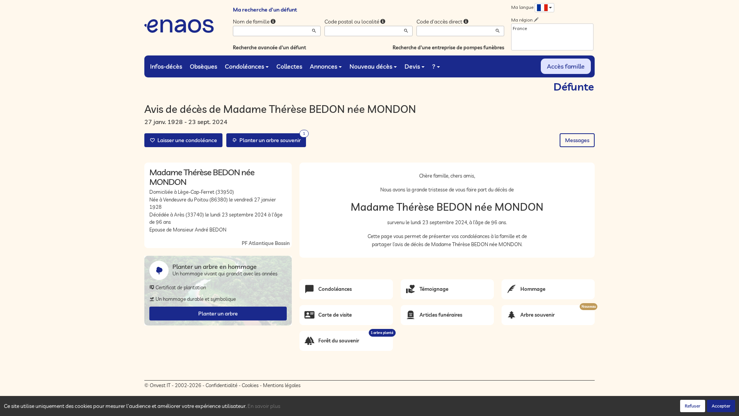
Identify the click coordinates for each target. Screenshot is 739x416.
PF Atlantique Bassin (266, 243)
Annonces (323, 66)
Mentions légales (282, 385)
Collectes (289, 66)
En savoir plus (263, 406)
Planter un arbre (218, 313)
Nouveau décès (370, 66)
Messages (577, 140)
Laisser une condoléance (186, 140)
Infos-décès (166, 66)
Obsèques (203, 66)
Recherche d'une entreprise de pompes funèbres (448, 47)
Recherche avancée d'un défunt (269, 47)
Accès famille (566, 66)
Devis (412, 66)
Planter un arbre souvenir (271, 138)
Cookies (250, 385)
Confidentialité (221, 385)
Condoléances (244, 66)
